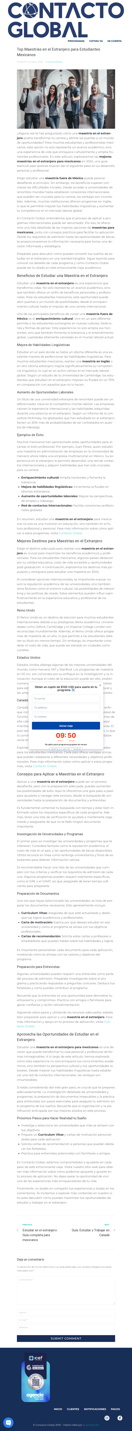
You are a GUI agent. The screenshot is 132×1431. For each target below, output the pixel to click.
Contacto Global (70, 533)
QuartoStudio (91, 1424)
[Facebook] (120, 1418)
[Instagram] (106, 1418)
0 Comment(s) (54, 61)
